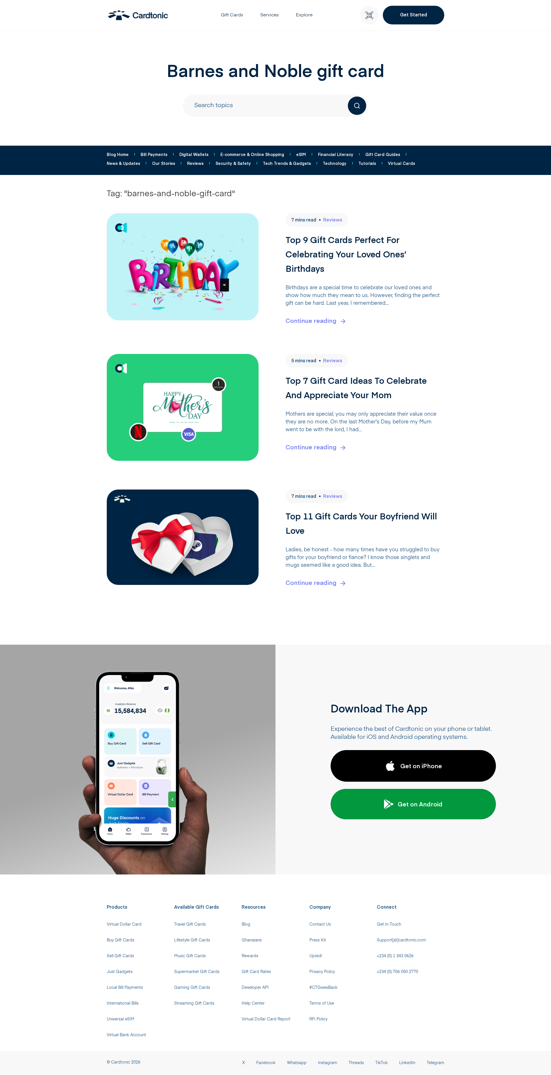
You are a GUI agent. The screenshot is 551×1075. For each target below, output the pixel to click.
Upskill (315, 956)
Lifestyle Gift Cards (192, 940)
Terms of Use (321, 1003)
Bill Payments (154, 154)
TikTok (381, 1063)
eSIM (301, 154)
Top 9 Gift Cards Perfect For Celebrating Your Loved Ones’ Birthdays (346, 254)
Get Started (413, 14)
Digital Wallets (193, 154)
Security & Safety (233, 163)
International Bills (123, 1003)
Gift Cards (232, 15)
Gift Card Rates (256, 972)
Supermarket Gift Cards (197, 972)
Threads (356, 1063)
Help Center (253, 1003)
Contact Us (320, 924)
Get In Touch (389, 924)
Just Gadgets (120, 972)
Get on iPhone (421, 766)
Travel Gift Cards (190, 924)
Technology (334, 163)
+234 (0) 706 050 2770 (397, 972)
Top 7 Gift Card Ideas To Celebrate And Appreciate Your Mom (356, 387)
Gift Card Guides (382, 154)
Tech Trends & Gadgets (287, 163)
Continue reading (311, 320)
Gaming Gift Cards (192, 988)
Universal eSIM (120, 1019)
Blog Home (118, 154)
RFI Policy (318, 1019)
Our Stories (163, 163)
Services (269, 15)
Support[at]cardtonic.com (401, 940)
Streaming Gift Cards (194, 1003)
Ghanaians (252, 940)
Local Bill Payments (125, 988)
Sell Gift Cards (120, 956)
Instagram (327, 1063)
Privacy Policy (322, 972)
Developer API (255, 988)
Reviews (195, 163)
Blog (246, 924)
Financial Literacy (335, 154)
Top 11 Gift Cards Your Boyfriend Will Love (361, 523)
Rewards (250, 956)
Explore (304, 15)
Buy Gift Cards (120, 940)
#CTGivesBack (323, 988)
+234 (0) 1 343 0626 (395, 956)
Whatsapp (296, 1063)
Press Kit (317, 940)
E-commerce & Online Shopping (252, 154)
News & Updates (123, 163)
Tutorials (367, 163)
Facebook (266, 1063)
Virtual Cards (401, 163)
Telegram (435, 1063)
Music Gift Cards (190, 956)
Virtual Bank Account (126, 1035)
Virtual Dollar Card (124, 924)
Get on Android (420, 804)
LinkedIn (407, 1063)
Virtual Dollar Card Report (266, 1019)
